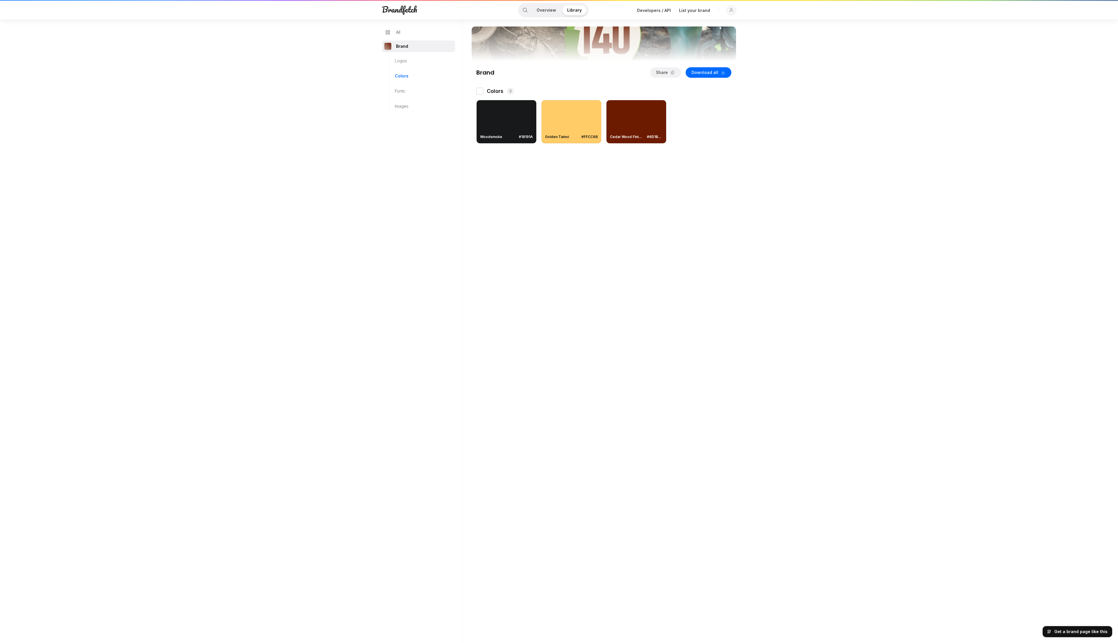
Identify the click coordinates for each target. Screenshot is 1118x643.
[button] (731, 10)
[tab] (525, 10)
